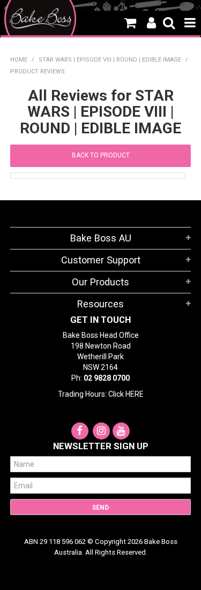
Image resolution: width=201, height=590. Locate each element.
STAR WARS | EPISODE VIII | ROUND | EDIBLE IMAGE (110, 59)
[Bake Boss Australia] (40, 18)
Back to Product (101, 155)
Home (18, 59)
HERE (134, 394)
